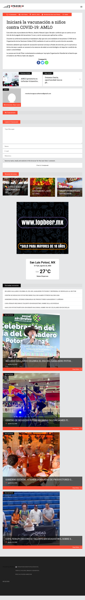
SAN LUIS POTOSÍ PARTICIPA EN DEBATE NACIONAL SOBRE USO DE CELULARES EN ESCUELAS (37, 307)
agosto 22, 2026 (12, 364)
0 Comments (12, 14)
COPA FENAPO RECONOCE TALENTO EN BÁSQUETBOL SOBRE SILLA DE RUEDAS (32, 303)
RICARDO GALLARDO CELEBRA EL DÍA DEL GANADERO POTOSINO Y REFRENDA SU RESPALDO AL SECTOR (40, 291)
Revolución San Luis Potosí (52, 14)
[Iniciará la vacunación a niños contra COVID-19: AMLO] (12, 97)
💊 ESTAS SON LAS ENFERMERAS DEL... (15, 189)
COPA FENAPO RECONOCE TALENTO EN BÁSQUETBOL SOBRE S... (39, 538)
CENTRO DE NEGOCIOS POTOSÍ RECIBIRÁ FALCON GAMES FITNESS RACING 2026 (32, 295)
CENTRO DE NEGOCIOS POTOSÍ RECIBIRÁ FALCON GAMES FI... (37, 420)
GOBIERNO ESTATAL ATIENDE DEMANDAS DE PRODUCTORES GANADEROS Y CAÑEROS (34, 299)
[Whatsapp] (46, 62)
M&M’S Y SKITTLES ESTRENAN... (69, 192)
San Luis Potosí (9, 315)
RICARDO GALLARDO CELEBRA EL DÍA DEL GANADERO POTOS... (38, 360)
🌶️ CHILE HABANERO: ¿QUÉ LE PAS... (41, 191)
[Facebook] (38, 62)
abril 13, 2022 (36, 14)
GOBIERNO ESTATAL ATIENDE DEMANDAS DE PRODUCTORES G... (39, 479)
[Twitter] (42, 62)
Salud (66, 14)
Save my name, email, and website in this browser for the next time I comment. (30, 161)
